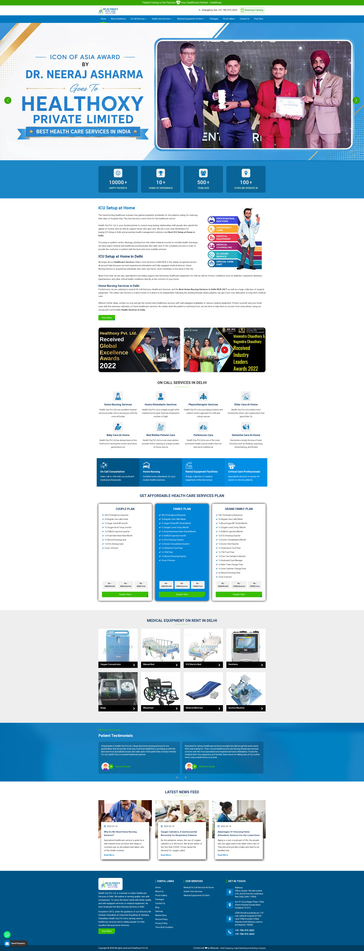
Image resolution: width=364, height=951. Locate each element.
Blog (157, 907)
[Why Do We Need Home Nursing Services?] (125, 819)
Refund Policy (161, 919)
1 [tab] (177, 777)
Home (103, 18)
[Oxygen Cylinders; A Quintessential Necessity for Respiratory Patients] (182, 819)
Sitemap (159, 911)
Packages (214, 18)
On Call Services (138, 18)
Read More (109, 855)
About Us (159, 891)
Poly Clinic (258, 18)
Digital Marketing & (242, 948)
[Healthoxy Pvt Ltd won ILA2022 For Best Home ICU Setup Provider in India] (224, 349)
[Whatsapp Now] (7, 934)
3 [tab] (186, 777)
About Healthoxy (118, 18)
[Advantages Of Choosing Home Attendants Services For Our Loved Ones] (239, 819)
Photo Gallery (229, 18)
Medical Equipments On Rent (190, 18)
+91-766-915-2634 (244, 934)
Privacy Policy (161, 923)
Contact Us (244, 18)
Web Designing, (226, 948)
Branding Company (258, 948)
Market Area (161, 915)
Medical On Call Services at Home (199, 887)
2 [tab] (181, 777)
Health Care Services (161, 18)
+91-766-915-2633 (219, 10)
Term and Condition (164, 927)
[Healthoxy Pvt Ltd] (108, 10)
